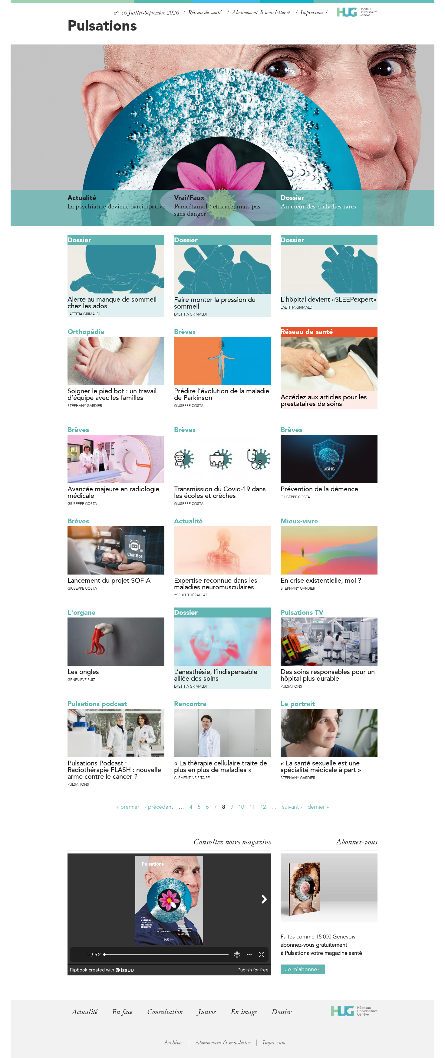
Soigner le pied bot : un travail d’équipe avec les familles (112, 394)
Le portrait (298, 704)
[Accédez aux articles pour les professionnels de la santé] (329, 364)
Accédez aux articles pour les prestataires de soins (324, 401)
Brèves (185, 332)
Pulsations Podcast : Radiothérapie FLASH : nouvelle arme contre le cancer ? (114, 770)
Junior (207, 1011)
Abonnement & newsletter (260, 12)
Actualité (188, 521)
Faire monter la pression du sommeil (214, 303)
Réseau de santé (204, 12)
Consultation (165, 1011)
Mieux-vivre (299, 521)
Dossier (79, 240)
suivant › (292, 807)
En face (122, 1011)
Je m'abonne (302, 970)
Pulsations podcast (97, 704)
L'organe (82, 612)
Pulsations (102, 25)
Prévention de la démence (319, 489)
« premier (127, 807)
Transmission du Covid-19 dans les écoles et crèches (220, 493)
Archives (173, 1042)
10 (241, 807)
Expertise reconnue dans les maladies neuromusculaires (215, 584)
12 (263, 807)
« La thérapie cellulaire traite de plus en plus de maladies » (220, 767)
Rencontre (190, 704)
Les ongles (83, 672)
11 (252, 807)
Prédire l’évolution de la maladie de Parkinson (221, 394)
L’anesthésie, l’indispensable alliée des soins (215, 675)
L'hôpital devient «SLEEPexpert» (329, 299)
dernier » (318, 807)
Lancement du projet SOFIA (109, 581)
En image (244, 1011)
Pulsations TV (302, 612)
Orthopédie (86, 332)
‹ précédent (159, 807)
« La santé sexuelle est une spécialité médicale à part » (321, 767)
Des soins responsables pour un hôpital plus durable (328, 675)
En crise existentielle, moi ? (321, 581)
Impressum (312, 12)
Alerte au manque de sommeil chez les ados (112, 303)
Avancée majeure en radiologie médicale (113, 493)
